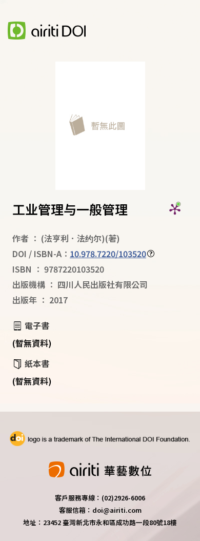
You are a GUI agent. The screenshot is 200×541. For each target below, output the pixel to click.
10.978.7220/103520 (108, 253)
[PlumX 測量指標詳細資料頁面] (175, 209)
